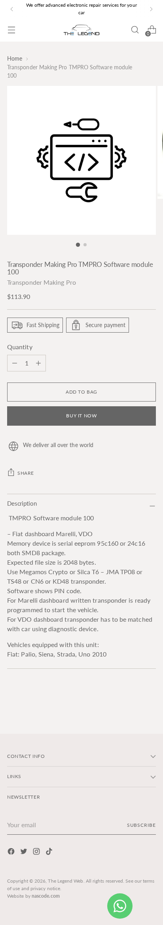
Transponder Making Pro (41, 282)
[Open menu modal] (11, 30)
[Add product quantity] (15, 363)
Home (14, 58)
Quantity (19, 346)
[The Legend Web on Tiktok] (50, 852)
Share (25, 473)
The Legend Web (65, 881)
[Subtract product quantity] (38, 363)
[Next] (151, 9)
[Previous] (12, 9)
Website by (33, 896)
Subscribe (141, 825)
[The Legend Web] (81, 30)
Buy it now (81, 416)
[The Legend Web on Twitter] (24, 852)
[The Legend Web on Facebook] (12, 852)
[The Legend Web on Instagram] (37, 852)
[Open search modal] (135, 30)
